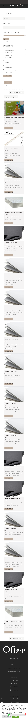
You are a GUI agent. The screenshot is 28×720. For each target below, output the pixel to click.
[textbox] (14, 27)
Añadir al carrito (9, 128)
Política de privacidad (14, 668)
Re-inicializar (7, 75)
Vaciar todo (8, 82)
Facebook (15, 680)
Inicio (14, 661)
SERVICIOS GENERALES (11, 70)
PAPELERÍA (9, 67)
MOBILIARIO (9, 60)
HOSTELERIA (8, 55)
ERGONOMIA (8, 52)
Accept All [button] (15, 716)
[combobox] (14, 27)
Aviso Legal (14, 665)
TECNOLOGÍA (9, 72)
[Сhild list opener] (25, 49)
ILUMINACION (9, 57)
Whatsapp (15, 690)
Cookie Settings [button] (7, 716)
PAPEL (7, 65)
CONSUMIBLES (9, 50)
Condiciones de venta (14, 671)
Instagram (15, 686)
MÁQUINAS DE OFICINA (11, 62)
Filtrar (6, 39)
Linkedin (15, 683)
